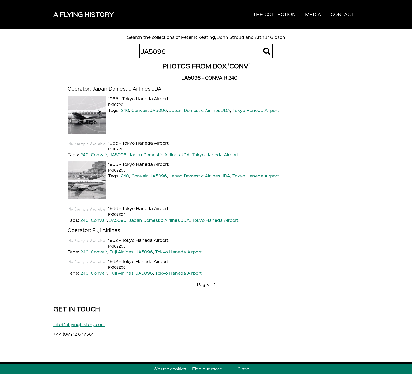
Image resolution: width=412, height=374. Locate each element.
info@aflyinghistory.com (79, 324)
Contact (342, 14)
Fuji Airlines (121, 252)
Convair (139, 110)
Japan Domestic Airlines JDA (199, 110)
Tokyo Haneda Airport (255, 110)
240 (125, 110)
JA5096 (158, 110)
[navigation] (303, 14)
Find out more (207, 368)
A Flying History (83, 14)
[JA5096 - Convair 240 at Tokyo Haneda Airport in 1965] (87, 115)
